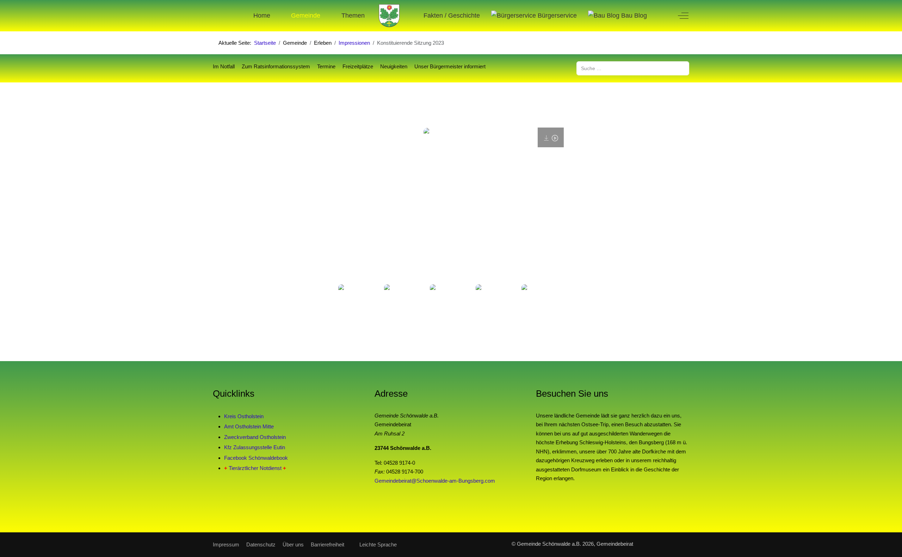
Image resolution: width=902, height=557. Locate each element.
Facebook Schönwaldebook (256, 458)
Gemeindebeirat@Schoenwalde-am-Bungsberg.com (435, 481)
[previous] (351, 300)
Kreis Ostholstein (244, 416)
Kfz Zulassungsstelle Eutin (254, 447)
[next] (550, 300)
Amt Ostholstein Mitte (249, 426)
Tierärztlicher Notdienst (255, 468)
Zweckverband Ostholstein (255, 437)
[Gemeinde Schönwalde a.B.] (389, 15)
